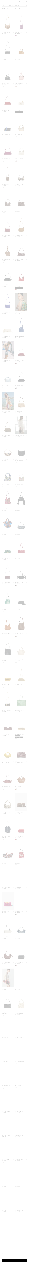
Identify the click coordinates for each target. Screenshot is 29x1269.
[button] (14, 1260)
